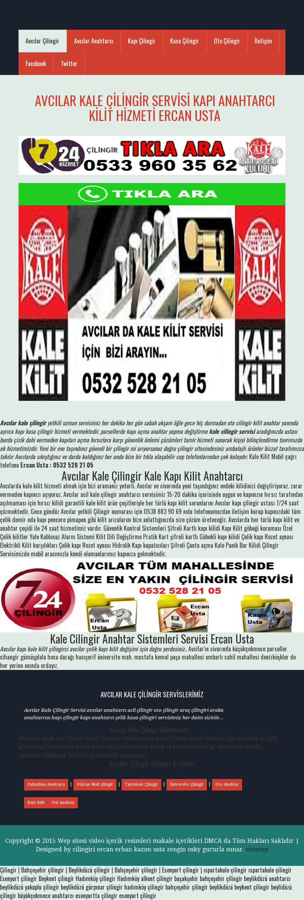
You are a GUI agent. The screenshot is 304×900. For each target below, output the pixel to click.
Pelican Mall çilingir (95, 784)
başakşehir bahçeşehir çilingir (208, 878)
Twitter (69, 63)
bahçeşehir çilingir (186, 887)
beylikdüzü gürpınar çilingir (92, 887)
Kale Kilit (36, 802)
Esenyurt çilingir (180, 869)
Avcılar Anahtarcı (93, 40)
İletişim (263, 40)
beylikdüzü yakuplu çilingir (29, 887)
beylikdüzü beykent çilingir (239, 887)
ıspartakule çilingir (225, 869)
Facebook (36, 63)
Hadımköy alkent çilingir (145, 878)
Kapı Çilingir (142, 40)
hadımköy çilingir (144, 887)
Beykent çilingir (56, 878)
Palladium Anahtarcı (46, 784)
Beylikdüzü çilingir (89, 869)
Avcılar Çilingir (42, 40)
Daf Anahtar (63, 802)
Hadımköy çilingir (96, 878)
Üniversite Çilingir (187, 784)
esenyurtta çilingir (96, 895)
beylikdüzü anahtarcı (267, 878)
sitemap (257, 849)
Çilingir (8, 869)
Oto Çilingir (227, 40)
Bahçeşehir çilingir (42, 869)
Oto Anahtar (227, 784)
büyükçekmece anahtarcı (46, 895)
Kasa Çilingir (184, 40)
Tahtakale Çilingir (141, 784)
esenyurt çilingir (137, 895)
